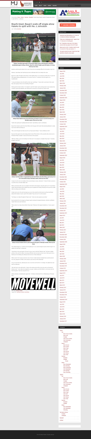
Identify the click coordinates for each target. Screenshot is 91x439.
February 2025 (63, 114)
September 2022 (63, 184)
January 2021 (63, 232)
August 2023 (62, 157)
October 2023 (63, 153)
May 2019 (62, 280)
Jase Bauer (27, 292)
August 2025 (62, 100)
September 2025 (63, 97)
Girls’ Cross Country (67, 338)
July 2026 (62, 73)
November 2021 (63, 208)
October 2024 (63, 124)
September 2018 (63, 299)
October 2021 (63, 210)
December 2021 (63, 205)
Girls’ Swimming (66, 340)
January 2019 (63, 290)
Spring (63, 343)
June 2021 (62, 220)
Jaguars (61, 374)
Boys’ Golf (65, 335)
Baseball (17, 290)
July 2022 (62, 189)
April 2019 (62, 282)
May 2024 (62, 136)
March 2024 (62, 141)
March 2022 (62, 198)
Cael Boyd (19, 292)
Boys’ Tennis (66, 346)
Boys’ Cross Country (67, 333)
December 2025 (63, 90)
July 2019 (62, 275)
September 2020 (63, 241)
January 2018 (63, 318)
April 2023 (62, 167)
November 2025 (63, 92)
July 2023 (62, 160)
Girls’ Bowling (66, 370)
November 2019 (63, 265)
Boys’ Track (65, 348)
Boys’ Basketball (67, 364)
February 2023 (63, 172)
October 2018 (63, 297)
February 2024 (63, 143)
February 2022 (63, 201)
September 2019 (63, 270)
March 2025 (62, 112)
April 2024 (62, 138)
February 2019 (63, 287)
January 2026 (63, 88)
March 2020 (62, 256)
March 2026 (62, 83)
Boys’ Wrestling (66, 372)
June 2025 (62, 104)
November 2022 (63, 179)
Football (65, 337)
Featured (22, 292)
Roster (66, 361)
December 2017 (63, 321)
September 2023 (63, 155)
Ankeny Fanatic (26, 4)
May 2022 (62, 193)
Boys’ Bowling (66, 365)
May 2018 (62, 309)
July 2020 (62, 246)
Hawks (21, 290)
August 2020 (62, 244)
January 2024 (63, 145)
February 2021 (63, 229)
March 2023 (62, 169)
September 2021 (63, 213)
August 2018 (62, 302)
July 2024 (62, 131)
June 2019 (62, 277)
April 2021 (62, 225)
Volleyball (65, 341)
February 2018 (63, 316)
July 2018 (62, 304)
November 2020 (63, 237)
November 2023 (63, 150)
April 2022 (62, 196)
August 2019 (62, 273)
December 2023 (63, 148)
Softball (65, 359)
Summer (63, 356)
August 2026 (62, 71)
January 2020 (63, 261)
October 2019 (63, 268)
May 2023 (62, 165)
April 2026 (62, 80)
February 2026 (63, 85)
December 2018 (63, 292)
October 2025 (63, 95)
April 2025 (62, 109)
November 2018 (63, 294)
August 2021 (62, 215)
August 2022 (62, 186)
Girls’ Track (65, 354)
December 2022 (63, 177)
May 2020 (62, 251)
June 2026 (62, 76)
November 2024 (63, 121)
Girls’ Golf (65, 349)
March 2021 (62, 227)
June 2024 (62, 133)
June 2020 (62, 249)
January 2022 (63, 203)
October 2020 (63, 239)
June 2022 (62, 191)
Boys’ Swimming (67, 367)
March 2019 (62, 285)
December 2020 (63, 234)
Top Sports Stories (64, 412)
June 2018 (62, 306)
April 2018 (62, 311)
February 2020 (63, 258)
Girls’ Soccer (66, 351)
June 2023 (62, 162)
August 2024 (62, 129)
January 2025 (63, 116)
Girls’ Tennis (66, 353)
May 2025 (62, 107)
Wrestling (65, 409)
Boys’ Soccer (66, 345)
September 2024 (63, 126)
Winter (63, 362)
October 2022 (63, 181)
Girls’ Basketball (66, 369)
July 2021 (62, 217)
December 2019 (63, 263)
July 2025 (62, 102)
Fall (62, 332)
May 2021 (62, 222)
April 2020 (62, 253)
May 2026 (62, 78)
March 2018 (62, 314)
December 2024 (63, 119)
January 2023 (63, 174)
